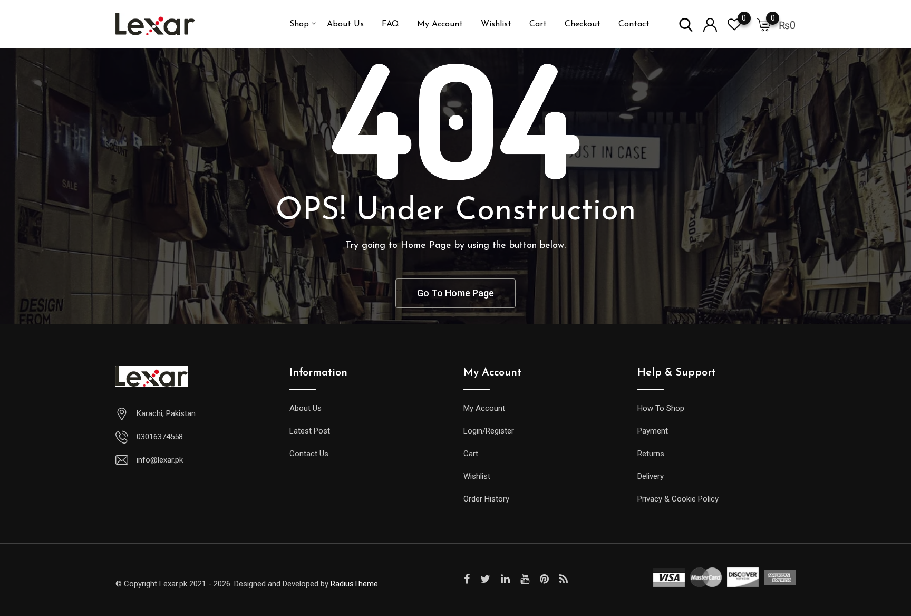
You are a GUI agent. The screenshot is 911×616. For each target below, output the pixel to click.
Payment (652, 431)
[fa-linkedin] (505, 579)
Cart (538, 24)
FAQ (390, 24)
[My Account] (710, 24)
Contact (634, 24)
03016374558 (160, 436)
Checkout (582, 24)
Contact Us (308, 453)
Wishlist (496, 24)
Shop (299, 24)
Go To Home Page (455, 293)
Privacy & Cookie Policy (678, 499)
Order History (486, 499)
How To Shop (660, 408)
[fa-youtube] (524, 579)
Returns (650, 453)
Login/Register (488, 431)
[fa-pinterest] (544, 579)
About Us (345, 24)
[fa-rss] (563, 579)
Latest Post (309, 431)
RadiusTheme (354, 584)
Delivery (650, 476)
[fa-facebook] (467, 579)
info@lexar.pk (160, 460)
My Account (440, 24)
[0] (764, 24)
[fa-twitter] (485, 579)
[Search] (686, 24)
